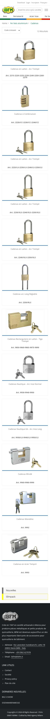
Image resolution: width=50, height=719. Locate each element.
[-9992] (25, 502)
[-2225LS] (25, 142)
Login (28, 3)
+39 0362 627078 (23, 652)
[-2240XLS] (25, 232)
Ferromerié (18, 16)
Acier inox (34, 16)
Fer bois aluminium (19, 23)
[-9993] (25, 547)
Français (43, 3)
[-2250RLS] (25, 277)
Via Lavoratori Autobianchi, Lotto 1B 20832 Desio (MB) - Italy (25, 646)
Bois (5, 16)
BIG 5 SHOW (7, 697)
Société (8, 674)
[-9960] (25, 457)
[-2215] (25, 52)
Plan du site (10, 683)
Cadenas (34, 23)
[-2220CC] (25, 97)
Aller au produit (25, 64)
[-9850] (25, 322)
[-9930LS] (25, 412)
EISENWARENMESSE (11, 702)
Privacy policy (11, 679)
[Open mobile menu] (46, 10)
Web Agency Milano (35, 715)
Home (4, 23)
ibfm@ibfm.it (17, 656)
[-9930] (25, 367)
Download (21, 3)
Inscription (35, 3)
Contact (8, 670)
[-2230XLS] (25, 187)
